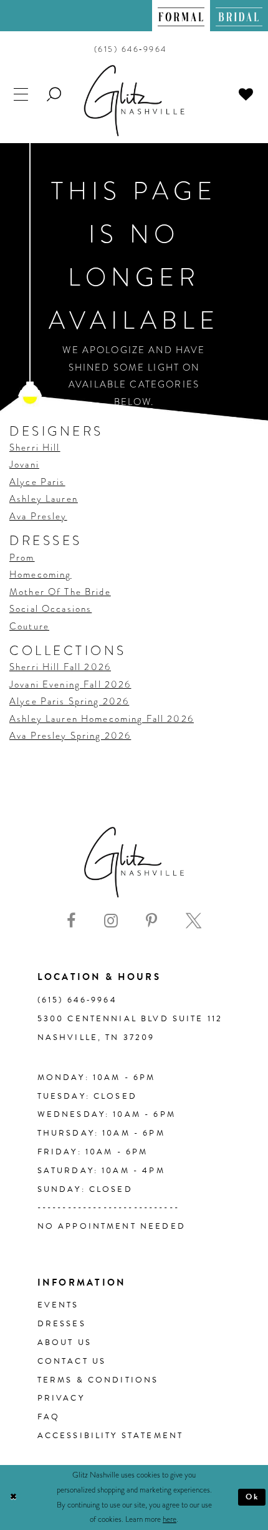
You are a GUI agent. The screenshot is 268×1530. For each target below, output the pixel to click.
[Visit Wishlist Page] (246, 93)
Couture (29, 626)
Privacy (61, 1398)
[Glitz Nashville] (134, 100)
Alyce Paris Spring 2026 (69, 701)
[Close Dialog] (13, 1497)
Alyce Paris (37, 482)
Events (58, 1305)
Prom (22, 557)
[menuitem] (181, 15)
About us (64, 1342)
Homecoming (40, 574)
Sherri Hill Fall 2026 (60, 667)
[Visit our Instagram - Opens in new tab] (111, 921)
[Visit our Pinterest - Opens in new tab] (151, 921)
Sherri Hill (34, 447)
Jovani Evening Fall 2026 (70, 684)
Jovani (24, 464)
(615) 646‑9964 (77, 1000)
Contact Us (72, 1361)
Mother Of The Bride (60, 592)
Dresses (61, 1324)
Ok (253, 1497)
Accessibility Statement (110, 1435)
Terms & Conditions (98, 1380)
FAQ (48, 1417)
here (169, 1519)
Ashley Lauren (43, 499)
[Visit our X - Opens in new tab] (193, 921)
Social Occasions (50, 609)
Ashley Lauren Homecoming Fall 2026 (101, 719)
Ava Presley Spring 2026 (70, 735)
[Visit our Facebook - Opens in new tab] (71, 921)
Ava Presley (38, 516)
